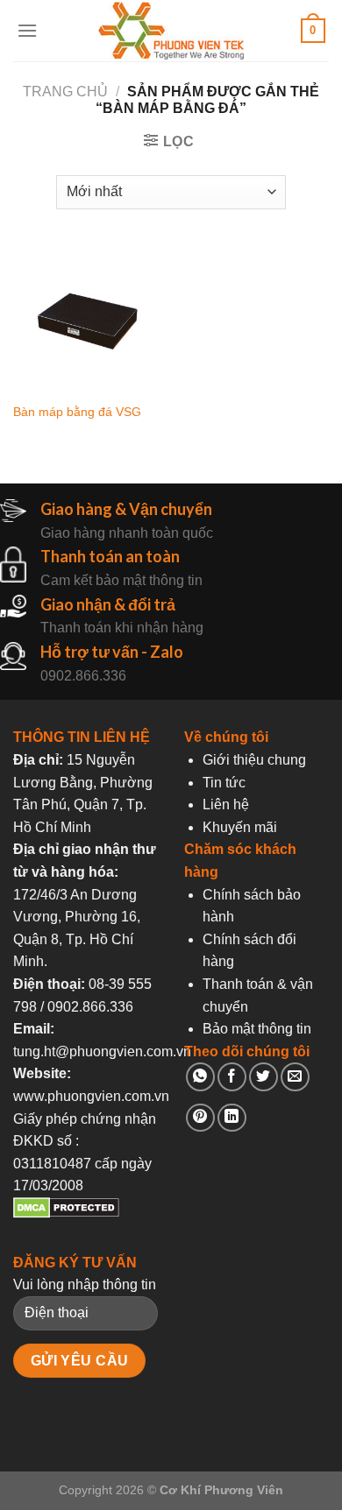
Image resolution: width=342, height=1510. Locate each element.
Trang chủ (65, 91)
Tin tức (224, 782)
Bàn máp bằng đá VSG (77, 412)
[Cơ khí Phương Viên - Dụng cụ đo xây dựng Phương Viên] (171, 31)
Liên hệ (226, 804)
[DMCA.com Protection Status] (66, 1213)
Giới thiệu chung (254, 759)
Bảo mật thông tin (257, 1028)
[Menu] (27, 30)
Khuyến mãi (240, 827)
